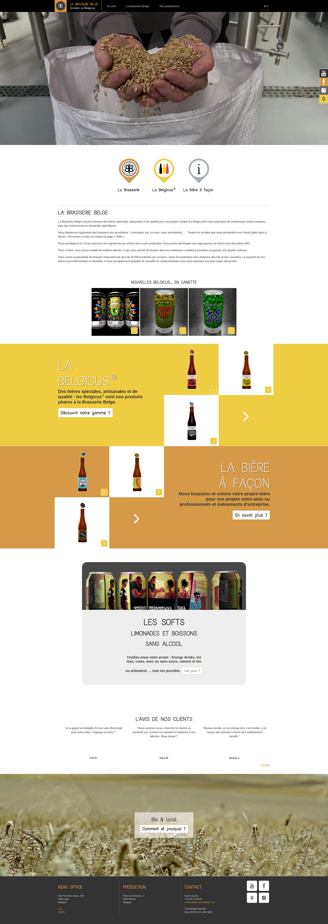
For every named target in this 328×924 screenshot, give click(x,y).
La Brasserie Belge (137, 6)
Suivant (265, 764)
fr (265, 6)
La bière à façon (198, 189)
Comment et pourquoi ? (164, 828)
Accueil (111, 6)
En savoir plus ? (251, 515)
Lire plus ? (192, 671)
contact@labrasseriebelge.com (199, 902)
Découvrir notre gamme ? (85, 412)
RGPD (61, 912)
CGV (60, 909)
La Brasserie (129, 189)
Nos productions (169, 6)
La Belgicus (164, 189)
